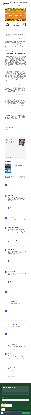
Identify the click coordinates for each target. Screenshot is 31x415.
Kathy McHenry (11, 249)
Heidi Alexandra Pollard (12, 184)
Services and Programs (19, 2)
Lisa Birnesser (11, 353)
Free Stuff (13, 2)
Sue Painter (10, 217)
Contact (19, 5)
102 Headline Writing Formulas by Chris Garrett (12, 129)
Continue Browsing (26, 412)
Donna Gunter (13, 207)
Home (10, 2)
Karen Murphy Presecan (12, 227)
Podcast (24, 2)
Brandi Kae (10, 333)
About (27, 2)
